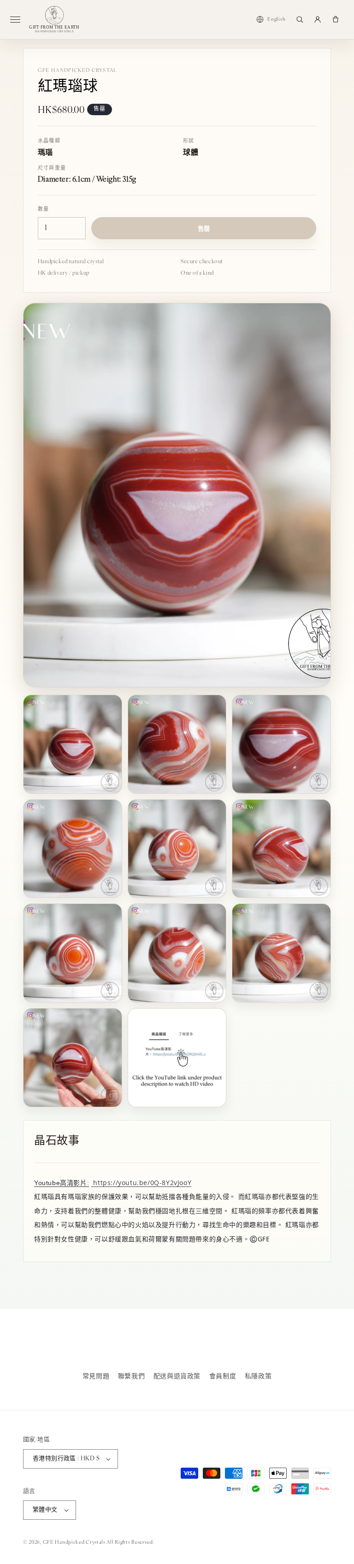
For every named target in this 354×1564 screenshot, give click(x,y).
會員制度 (222, 1376)
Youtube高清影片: (61, 1182)
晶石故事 (56, 1141)
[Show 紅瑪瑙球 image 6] (281, 848)
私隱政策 (258, 1376)
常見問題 (96, 1376)
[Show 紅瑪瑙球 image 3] (281, 744)
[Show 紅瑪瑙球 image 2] (177, 744)
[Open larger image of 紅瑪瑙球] (177, 495)
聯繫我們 (131, 1376)
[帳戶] (317, 19)
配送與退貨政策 (177, 1376)
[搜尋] (299, 19)
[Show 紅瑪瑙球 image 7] (72, 953)
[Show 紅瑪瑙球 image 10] (72, 1057)
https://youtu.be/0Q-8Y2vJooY (142, 1182)
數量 (43, 209)
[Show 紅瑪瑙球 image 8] (177, 953)
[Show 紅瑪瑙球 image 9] (281, 953)
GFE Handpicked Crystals (74, 1542)
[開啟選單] (19, 19)
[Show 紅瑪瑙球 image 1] (72, 744)
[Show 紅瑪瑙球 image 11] (177, 1057)
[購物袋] (335, 19)
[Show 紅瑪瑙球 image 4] (72, 848)
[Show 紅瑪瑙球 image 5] (177, 848)
